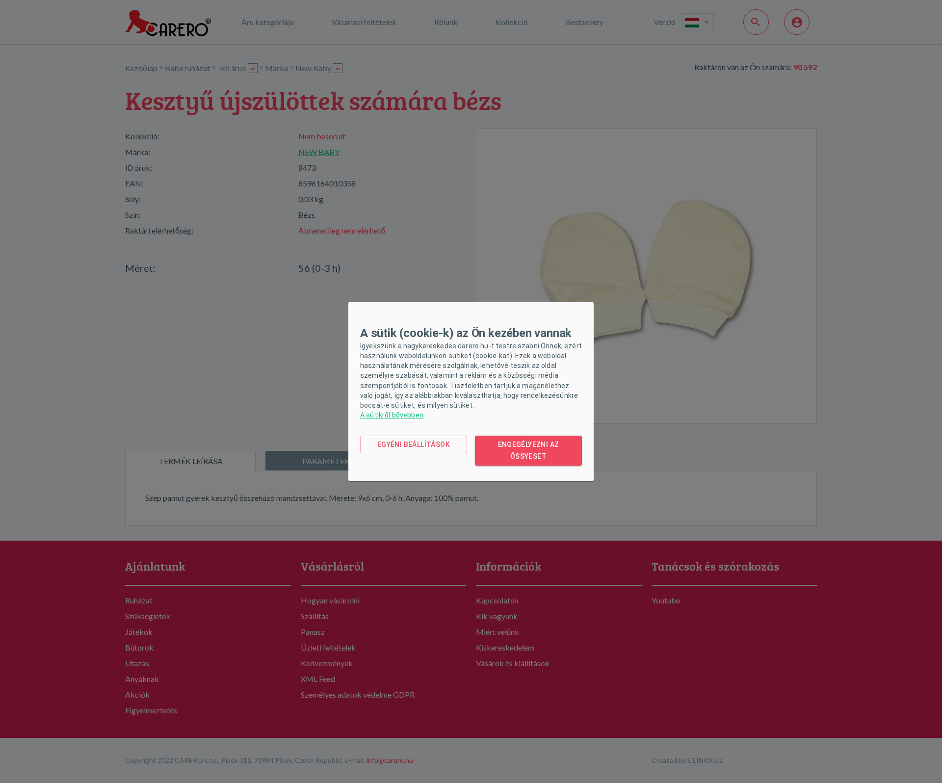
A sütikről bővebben (391, 415)
